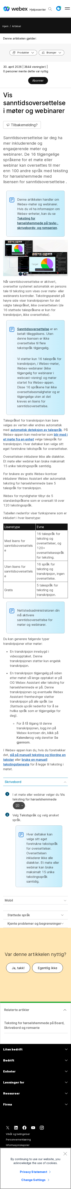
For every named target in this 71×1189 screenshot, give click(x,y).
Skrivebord (13, 782)
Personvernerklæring (18, 1139)
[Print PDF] (25, 81)
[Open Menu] (67, 8)
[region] (35, 1168)
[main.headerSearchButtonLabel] (50, 8)
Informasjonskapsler (18, 1145)
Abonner (38, 80)
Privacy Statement (33, 1171)
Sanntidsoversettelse (33, 329)
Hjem (5, 26)
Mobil (9, 900)
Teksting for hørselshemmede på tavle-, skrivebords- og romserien (37, 223)
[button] (58, 8)
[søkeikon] (50, 9)
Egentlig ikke (47, 968)
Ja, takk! (18, 968)
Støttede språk (18, 915)
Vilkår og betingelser (18, 1134)
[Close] (65, 1154)
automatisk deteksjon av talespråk (36, 430)
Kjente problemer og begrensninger (34, 923)
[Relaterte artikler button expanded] (65, 1010)
